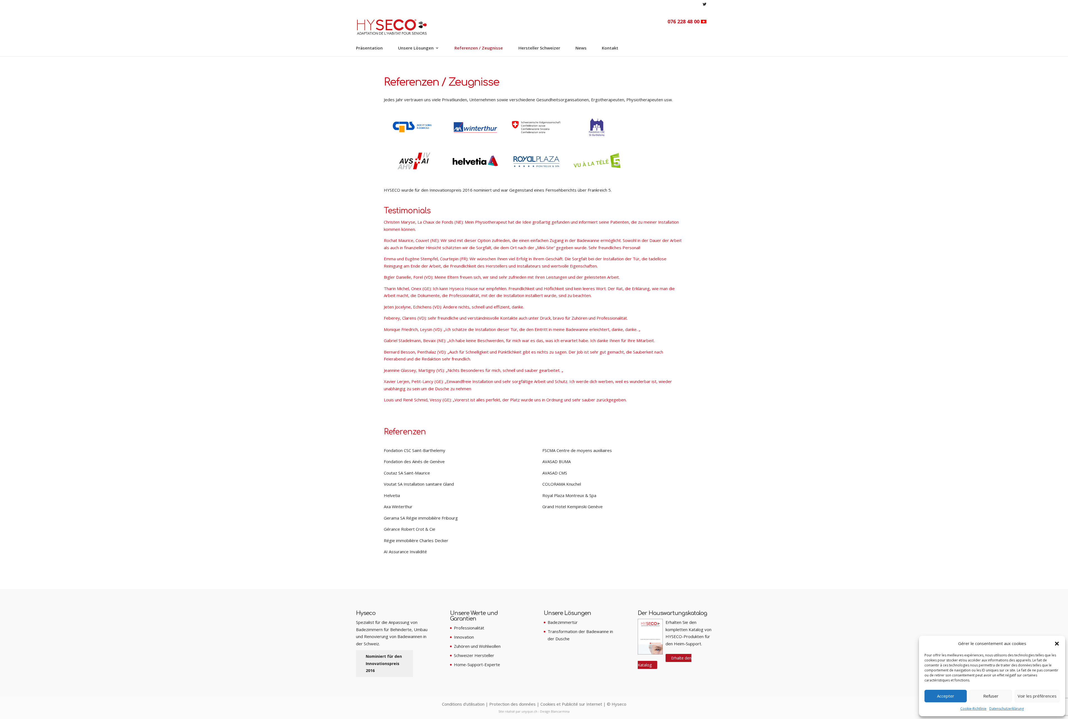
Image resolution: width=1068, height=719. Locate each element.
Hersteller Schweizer (539, 48)
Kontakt (610, 48)
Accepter (945, 696)
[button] (1057, 643)
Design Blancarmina (555, 711)
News (581, 48)
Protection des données (512, 704)
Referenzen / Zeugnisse (478, 48)
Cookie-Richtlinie (973, 708)
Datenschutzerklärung (1006, 708)
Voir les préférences (1037, 696)
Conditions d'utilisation (463, 704)
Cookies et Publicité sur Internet (571, 704)
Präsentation (369, 48)
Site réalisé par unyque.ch (517, 711)
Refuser (990, 696)
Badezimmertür (563, 622)
